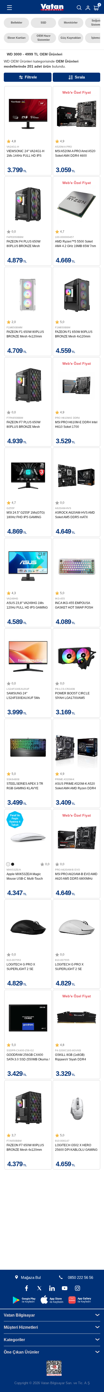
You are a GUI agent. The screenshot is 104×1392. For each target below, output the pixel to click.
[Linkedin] (52, 1288)
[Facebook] (26, 1288)
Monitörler (70, 22)
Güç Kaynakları (71, 37)
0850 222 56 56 (80, 1277)
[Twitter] (39, 1288)
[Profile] (88, 8)
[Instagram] (77, 1288)
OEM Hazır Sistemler (43, 37)
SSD (43, 22)
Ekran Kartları (16, 37)
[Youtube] (64, 1288)
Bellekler (16, 22)
